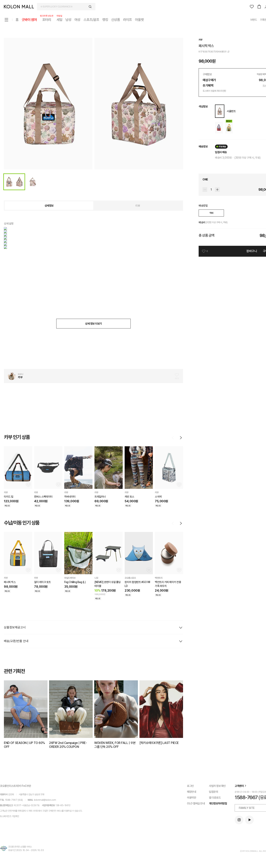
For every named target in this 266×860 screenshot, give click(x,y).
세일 (59, 19)
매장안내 (191, 791)
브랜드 (253, 19)
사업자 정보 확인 (217, 785)
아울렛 (139, 20)
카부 (200, 39)
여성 (77, 20)
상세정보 (49, 205)
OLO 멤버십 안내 (196, 803)
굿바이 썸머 (29, 20)
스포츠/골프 (91, 20)
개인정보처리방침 (218, 803)
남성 (68, 20)
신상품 (115, 20)
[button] (28, 484)
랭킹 (105, 20)
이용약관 (191, 797)
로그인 (190, 785)
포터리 (46, 19)
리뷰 (137, 205)
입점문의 (213, 791)
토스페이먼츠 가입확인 (9, 816)
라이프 (127, 20)
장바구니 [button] (251, 251)
